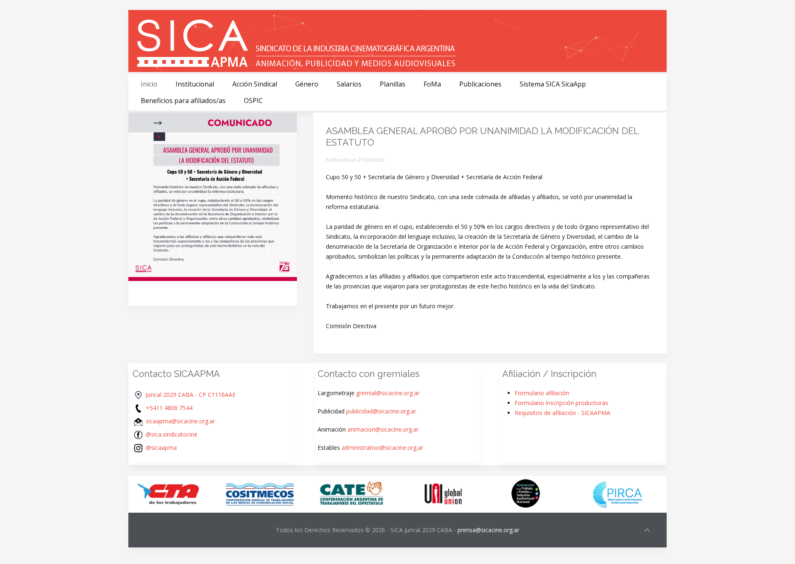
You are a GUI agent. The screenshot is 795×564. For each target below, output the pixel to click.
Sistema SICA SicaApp (553, 84)
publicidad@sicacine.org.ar (381, 411)
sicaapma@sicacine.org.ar (180, 421)
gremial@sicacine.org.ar (387, 393)
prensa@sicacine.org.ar (488, 530)
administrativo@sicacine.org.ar (382, 447)
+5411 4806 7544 (169, 408)
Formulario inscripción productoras (561, 403)
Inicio (149, 84)
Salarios (349, 84)
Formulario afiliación (542, 393)
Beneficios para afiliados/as (183, 100)
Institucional (195, 84)
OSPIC (253, 100)
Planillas (392, 84)
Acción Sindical (254, 84)
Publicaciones (480, 84)
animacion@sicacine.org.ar (383, 429)
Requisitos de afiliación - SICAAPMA (562, 413)
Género (306, 84)
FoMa (432, 84)
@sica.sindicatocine (172, 434)
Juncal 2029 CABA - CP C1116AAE (191, 394)
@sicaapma (161, 447)
